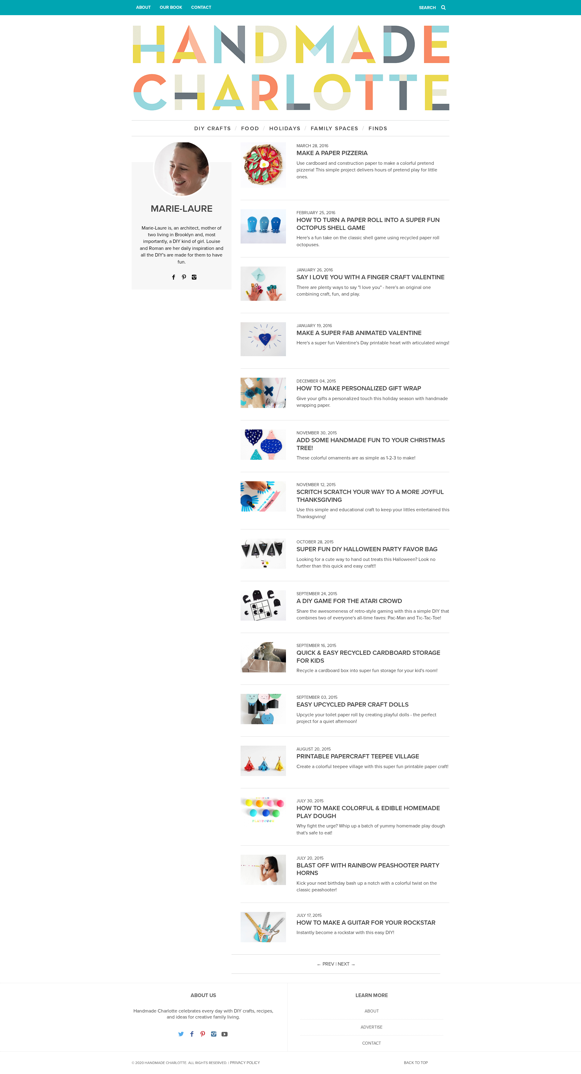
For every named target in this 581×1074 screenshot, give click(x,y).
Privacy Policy (245, 1063)
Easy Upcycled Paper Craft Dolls (353, 704)
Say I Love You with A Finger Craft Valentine (371, 277)
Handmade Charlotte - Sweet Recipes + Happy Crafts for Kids (290, 67)
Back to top (416, 1063)
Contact (201, 7)
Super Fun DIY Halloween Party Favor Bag (367, 549)
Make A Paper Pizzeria (332, 153)
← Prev (325, 964)
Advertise (371, 1027)
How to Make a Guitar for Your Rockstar (366, 922)
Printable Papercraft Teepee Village (358, 756)
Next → (347, 964)
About (143, 7)
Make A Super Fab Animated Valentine (359, 333)
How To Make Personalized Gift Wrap (359, 388)
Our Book (171, 7)
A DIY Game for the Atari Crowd (349, 601)
